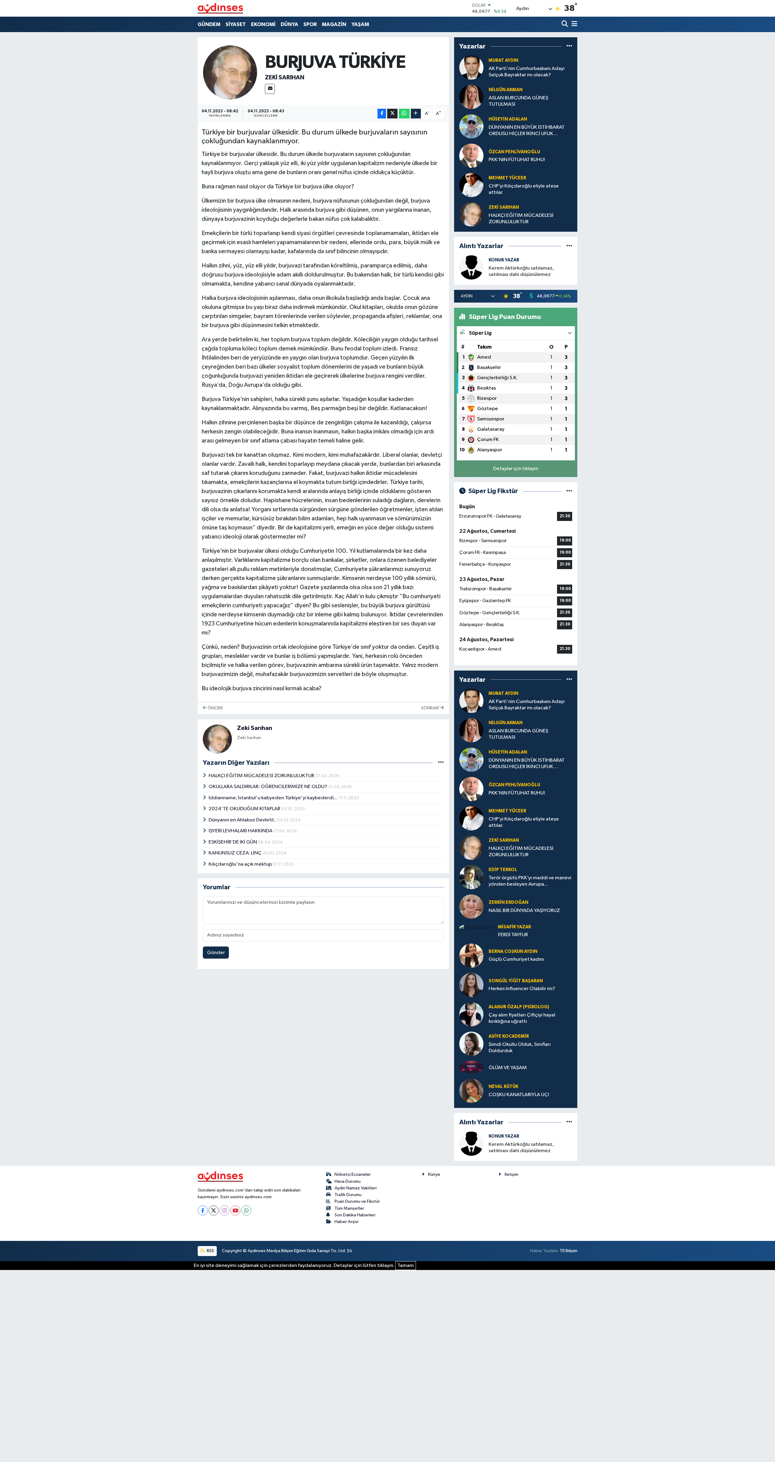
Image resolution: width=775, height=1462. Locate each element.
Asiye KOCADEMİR (509, 1036)
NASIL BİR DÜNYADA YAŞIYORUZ (524, 910)
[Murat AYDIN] (471, 67)
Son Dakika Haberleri (355, 1215)
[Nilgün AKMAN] (471, 97)
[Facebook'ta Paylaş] (382, 114)
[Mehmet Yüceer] (471, 185)
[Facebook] (203, 1210)
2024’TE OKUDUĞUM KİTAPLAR (245, 808)
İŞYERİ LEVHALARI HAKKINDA (241, 831)
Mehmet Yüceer (507, 178)
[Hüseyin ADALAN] (471, 126)
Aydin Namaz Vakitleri (356, 1188)
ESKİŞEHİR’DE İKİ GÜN (233, 842)
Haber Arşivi (346, 1221)
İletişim (511, 1174)
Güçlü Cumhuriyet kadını (516, 959)
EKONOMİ (263, 24)
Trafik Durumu (348, 1194)
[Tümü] (569, 46)
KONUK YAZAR (504, 260)
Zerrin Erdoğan (508, 902)
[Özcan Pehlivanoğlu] (471, 155)
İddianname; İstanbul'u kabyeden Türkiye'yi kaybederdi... (273, 798)
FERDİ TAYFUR (513, 934)
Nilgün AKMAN (506, 90)
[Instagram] (224, 1210)
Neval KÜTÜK (503, 1086)
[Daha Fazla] (416, 114)
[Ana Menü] (573, 24)
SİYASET (236, 24)
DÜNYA (289, 24)
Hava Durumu (348, 1181)
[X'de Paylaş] (392, 114)
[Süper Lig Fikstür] (569, 491)
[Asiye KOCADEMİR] (471, 1043)
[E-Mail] (270, 89)
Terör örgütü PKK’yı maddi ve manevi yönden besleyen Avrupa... (530, 881)
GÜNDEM (209, 24)
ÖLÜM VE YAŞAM (508, 1067)
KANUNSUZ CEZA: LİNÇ (235, 853)
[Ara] (565, 24)
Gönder (216, 952)
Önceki (215, 708)
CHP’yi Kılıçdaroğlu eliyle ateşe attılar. (524, 189)
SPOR (310, 24)
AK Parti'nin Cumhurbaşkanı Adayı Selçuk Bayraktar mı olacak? (527, 72)
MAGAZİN (334, 24)
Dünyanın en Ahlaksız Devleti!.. (243, 820)
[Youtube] (235, 1210)
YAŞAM (360, 24)
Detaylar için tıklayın (515, 468)
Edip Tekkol (503, 869)
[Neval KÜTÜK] (471, 1090)
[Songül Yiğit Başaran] (471, 984)
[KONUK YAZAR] (471, 267)
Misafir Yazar (514, 927)
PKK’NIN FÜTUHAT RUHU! (517, 159)
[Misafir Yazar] (476, 927)
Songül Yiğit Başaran (516, 981)
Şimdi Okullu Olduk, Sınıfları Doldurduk (520, 1047)
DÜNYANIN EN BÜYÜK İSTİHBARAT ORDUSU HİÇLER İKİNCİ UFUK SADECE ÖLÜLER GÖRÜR (527, 131)
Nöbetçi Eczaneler (353, 1174)
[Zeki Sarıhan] (230, 72)
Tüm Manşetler (349, 1208)
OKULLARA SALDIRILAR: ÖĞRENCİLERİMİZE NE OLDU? (268, 786)
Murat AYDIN (503, 60)
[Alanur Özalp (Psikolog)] (471, 1014)
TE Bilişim (568, 1250)
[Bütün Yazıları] (441, 762)
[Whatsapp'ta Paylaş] (404, 114)
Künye (434, 1174)
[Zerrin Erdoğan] (471, 906)
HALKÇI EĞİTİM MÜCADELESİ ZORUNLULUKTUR (262, 775)
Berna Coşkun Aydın (513, 951)
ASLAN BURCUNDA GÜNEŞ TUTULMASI (518, 101)
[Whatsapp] (246, 1210)
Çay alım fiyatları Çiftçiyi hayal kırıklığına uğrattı (522, 1018)
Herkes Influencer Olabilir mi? (522, 988)
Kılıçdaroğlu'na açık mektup (241, 864)
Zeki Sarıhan (284, 78)
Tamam (405, 1265)
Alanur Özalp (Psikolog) (519, 1007)
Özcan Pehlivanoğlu (514, 152)
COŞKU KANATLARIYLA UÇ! (519, 1094)
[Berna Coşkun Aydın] (471, 955)
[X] (214, 1210)
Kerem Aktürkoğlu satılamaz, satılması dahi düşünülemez (521, 271)
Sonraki (430, 708)
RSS (210, 1250)
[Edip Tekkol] (471, 877)
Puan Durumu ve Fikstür (357, 1201)
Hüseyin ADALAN (508, 119)
